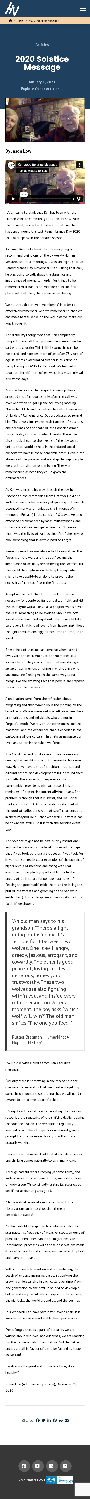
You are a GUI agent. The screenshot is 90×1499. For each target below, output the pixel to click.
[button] (83, 9)
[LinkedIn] (52, 1466)
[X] (38, 1466)
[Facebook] (24, 1466)
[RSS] (66, 1466)
